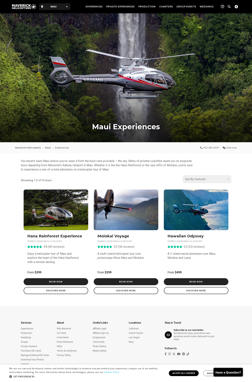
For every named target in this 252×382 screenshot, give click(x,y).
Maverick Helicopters (28, 147)
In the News (63, 337)
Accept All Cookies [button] (183, 373)
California (134, 328)
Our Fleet (61, 333)
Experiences (94, 6)
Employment (99, 337)
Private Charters (29, 346)
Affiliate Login (99, 328)
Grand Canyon (136, 333)
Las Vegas (134, 337)
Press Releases (65, 342)
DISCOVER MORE (56, 290)
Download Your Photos (32, 359)
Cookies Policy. (112, 372)
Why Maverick (64, 328)
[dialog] (126, 373)
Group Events (186, 6)
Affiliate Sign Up (100, 333)
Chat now (231, 147)
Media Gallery (100, 350)
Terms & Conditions (67, 350)
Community (99, 342)
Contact (25, 364)
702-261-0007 (210, 147)
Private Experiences (120, 6)
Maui (48, 147)
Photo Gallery (99, 346)
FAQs (59, 346)
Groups (24, 342)
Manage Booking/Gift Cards (35, 355)
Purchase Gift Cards (31, 350)
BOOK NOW (56, 281)
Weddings (206, 6)
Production (147, 6)
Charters (165, 6)
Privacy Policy (64, 355)
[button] (84, 376)
